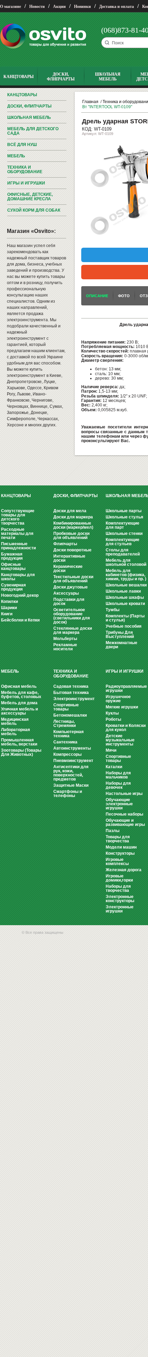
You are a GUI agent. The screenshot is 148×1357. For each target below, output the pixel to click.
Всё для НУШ (22, 144)
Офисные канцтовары (13, 566)
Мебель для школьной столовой (126, 562)
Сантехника (65, 742)
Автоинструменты (72, 748)
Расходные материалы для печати (17, 533)
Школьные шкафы (125, 597)
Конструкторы (120, 853)
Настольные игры (124, 793)
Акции (59, 6)
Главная (90, 101)
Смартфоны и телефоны (67, 793)
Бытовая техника (71, 692)
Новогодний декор (20, 595)
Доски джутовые (70, 587)
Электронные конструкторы (120, 898)
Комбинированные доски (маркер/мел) (73, 525)
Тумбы (112, 609)
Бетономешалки (70, 715)
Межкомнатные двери (121, 644)
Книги (6, 614)
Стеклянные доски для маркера (72, 630)
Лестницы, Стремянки (64, 723)
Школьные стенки (124, 533)
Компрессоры (67, 754)
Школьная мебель (29, 117)
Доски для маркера (73, 517)
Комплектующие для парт (122, 525)
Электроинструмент (74, 698)
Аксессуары (66, 593)
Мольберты (65, 638)
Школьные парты (123, 510)
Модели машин (121, 847)
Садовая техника (70, 686)
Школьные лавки (123, 591)
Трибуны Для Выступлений (120, 634)
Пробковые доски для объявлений (71, 535)
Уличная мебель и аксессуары (19, 711)
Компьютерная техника (68, 733)
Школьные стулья (124, 517)
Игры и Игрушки (26, 183)
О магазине (10, 6)
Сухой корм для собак (33, 210)
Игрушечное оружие (118, 698)
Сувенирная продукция (13, 587)
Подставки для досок (68, 601)
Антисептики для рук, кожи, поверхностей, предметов (70, 773)
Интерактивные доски (69, 558)
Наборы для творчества (118, 888)
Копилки (9, 601)
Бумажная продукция (12, 556)
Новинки (82, 6)
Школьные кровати (125, 603)
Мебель (16, 156)
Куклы (112, 713)
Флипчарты (65, 543)
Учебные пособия (123, 626)
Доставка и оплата (116, 6)
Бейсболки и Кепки (20, 620)
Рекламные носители (65, 646)
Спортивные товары (66, 707)
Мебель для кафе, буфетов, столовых (21, 694)
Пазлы (112, 830)
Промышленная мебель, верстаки (19, 742)
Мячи (111, 750)
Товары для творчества (118, 838)
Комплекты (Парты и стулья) (125, 618)
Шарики (9, 607)
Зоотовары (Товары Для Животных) (21, 752)
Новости (37, 6)
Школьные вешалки (126, 585)
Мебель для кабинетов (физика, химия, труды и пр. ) (126, 574)
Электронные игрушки (120, 909)
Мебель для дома (19, 702)
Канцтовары (22, 94)
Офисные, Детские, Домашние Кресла (30, 196)
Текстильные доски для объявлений (73, 578)
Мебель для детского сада (33, 131)
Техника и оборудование (24, 169)
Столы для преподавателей (123, 552)
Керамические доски (68, 568)
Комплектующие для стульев (122, 541)
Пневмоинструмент (73, 760)
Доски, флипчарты (29, 106)
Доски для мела (69, 510)
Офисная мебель (18, 686)
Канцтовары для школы (18, 576)
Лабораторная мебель (15, 731)
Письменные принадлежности (18, 545)
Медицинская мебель (15, 721)
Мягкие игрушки (122, 707)
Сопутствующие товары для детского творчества (17, 517)
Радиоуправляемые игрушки (126, 688)
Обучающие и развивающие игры (125, 822)
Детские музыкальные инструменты (120, 740)
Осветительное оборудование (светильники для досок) (71, 616)
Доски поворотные (72, 550)
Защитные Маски (70, 785)
